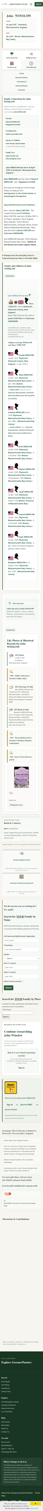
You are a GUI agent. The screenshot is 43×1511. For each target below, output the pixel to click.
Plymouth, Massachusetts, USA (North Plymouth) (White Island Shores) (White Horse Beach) (21, 396)
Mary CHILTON (22, 210)
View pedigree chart (13, 159)
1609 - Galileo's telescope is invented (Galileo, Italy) (19, 677)
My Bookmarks (6, 1445)
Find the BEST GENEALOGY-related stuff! (19, 1186)
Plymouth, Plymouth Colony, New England (20, 309)
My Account (5, 1442)
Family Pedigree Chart (21, 860)
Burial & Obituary (21, 86)
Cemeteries (5, 1388)
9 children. (26, 213)
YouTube (13, 1501)
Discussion (21, 90)
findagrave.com (16, 805)
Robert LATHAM (15, 427)
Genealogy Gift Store (9, 1452)
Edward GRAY (14, 390)
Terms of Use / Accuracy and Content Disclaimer (17, 1493)
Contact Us (5, 1432)
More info (34, 1508)
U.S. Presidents (6, 1412)
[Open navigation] (31, 4)
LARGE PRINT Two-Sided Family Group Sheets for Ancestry (21, 892)
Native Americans (7, 1408)
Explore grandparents (14, 134)
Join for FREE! (26, 1104)
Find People (5, 1382)
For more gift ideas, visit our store (17, 1177)
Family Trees (5, 1391)
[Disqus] (21, 1249)
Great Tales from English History (16, 1140)
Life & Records (21, 82)
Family (21, 73)
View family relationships (15, 143)
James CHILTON (24, 230)
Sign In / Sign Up (7, 1449)
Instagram (4, 1501)
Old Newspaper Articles (10, 1402)
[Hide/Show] (10, 276)
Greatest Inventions (8, 1405)
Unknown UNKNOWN (13, 233)
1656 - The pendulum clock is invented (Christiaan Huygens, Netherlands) (20, 740)
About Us (4, 1428)
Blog (20, 1501)
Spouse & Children (21, 78)
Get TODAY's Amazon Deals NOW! (17, 1180)
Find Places (5, 1385)
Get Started (5, 1422)
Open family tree (12, 156)
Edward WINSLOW (13, 122)
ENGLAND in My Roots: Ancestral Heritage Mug (20, 1204)
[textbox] (18, 1013)
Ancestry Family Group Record (21, 883)
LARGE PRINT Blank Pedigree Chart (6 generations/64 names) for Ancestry (21, 869)
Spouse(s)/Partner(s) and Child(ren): (19, 205)
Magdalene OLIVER (13, 125)
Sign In (38, 4)
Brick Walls (5, 1425)
